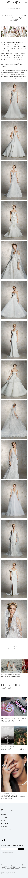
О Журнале (4, 814)
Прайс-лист (4, 823)
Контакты (4, 826)
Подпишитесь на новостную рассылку (12, 845)
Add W (3, 835)
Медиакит (4, 817)
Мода (18, 8)
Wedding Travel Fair (7, 832)
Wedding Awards (6, 829)
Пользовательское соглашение (8, 872)
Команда (3, 820)
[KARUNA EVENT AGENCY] (14, 675)
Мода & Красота (12, 8)
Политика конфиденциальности (8, 873)
